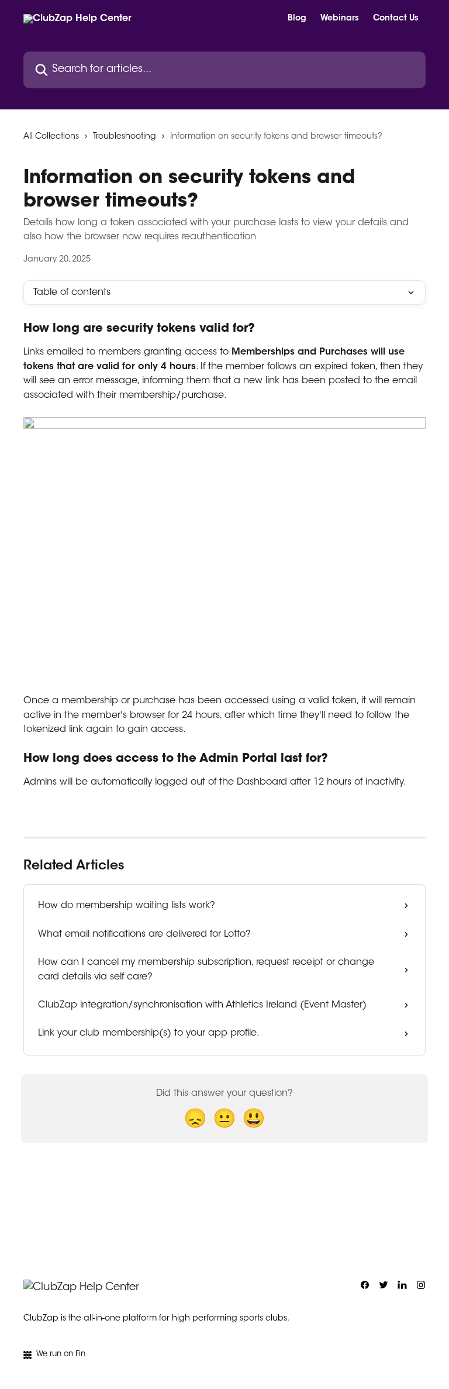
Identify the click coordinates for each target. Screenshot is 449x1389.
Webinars (339, 19)
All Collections (51, 137)
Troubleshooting (124, 137)
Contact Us (396, 19)
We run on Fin (60, 1354)
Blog (297, 19)
